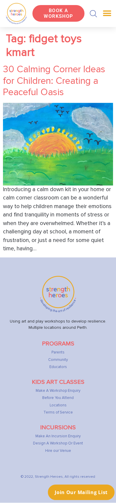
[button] (93, 13)
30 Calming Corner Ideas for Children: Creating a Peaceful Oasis (54, 81)
